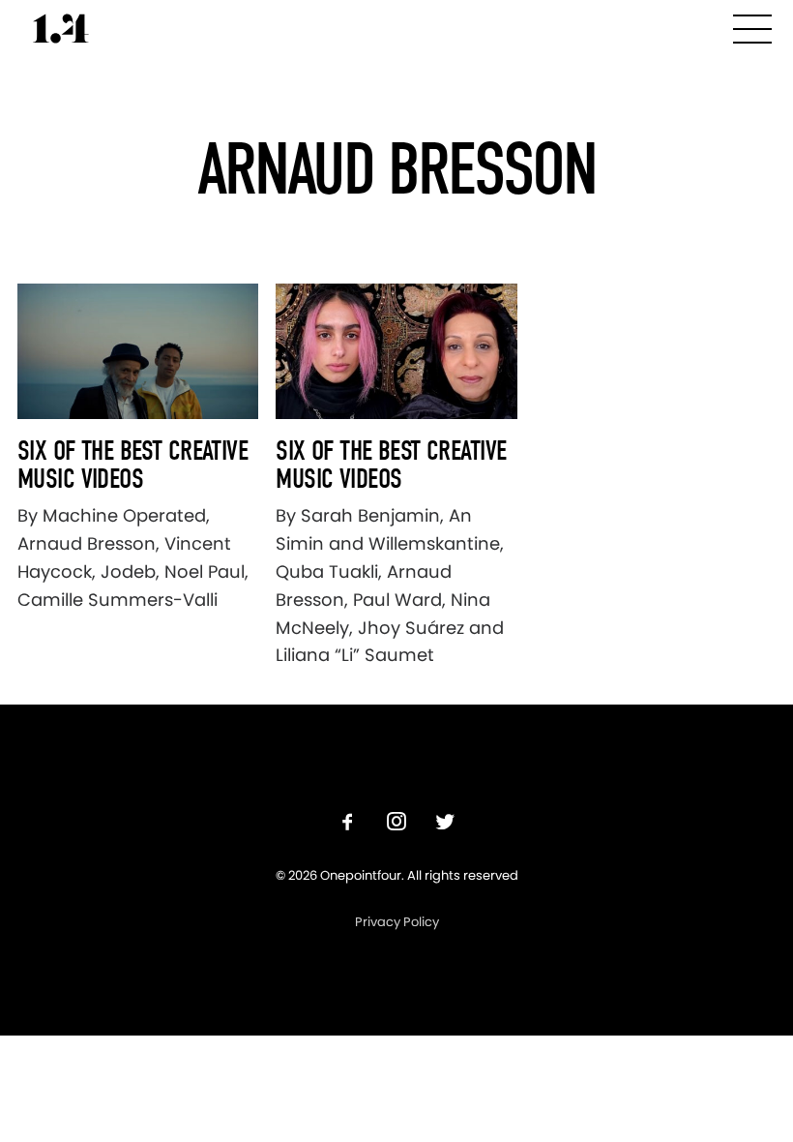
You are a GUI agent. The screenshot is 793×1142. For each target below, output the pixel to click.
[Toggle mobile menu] (752, 25)
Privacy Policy (397, 922)
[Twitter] (444, 824)
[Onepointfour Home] (61, 29)
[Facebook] (348, 824)
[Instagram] (396, 824)
